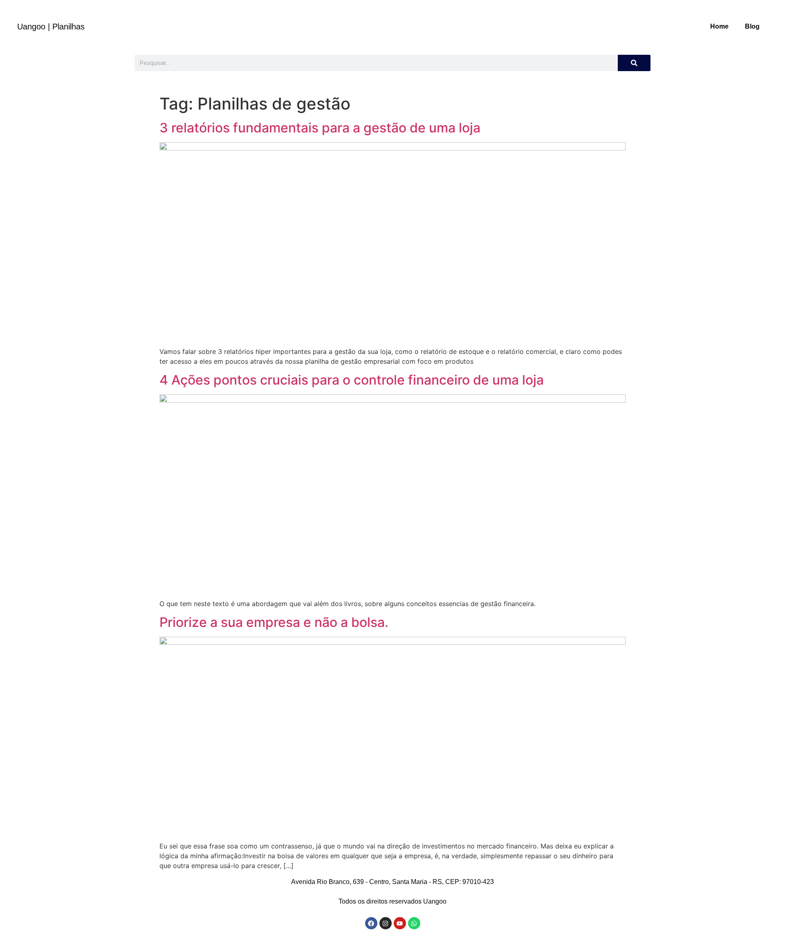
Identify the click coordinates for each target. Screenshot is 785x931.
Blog (752, 26)
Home (719, 26)
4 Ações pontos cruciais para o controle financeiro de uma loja (351, 380)
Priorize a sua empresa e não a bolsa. (273, 622)
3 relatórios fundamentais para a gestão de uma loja (319, 128)
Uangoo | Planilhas (51, 26)
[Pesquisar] (634, 63)
